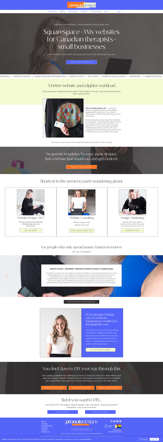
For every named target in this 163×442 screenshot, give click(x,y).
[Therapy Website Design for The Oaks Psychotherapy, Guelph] (83, 292)
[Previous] (7, 276)
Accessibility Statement (115, 431)
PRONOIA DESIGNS (71, 433)
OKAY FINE (154, 439)
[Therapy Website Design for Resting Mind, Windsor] (79, 292)
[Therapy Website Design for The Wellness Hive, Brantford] (85, 292)
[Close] (161, 439)
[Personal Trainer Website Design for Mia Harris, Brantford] (75, 292)
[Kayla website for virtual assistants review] (87, 292)
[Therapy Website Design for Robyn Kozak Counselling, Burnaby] (77, 292)
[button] (119, 12)
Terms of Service (117, 430)
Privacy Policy (87, 439)
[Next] (156, 276)
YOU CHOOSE (143, 439)
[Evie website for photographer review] (81, 292)
